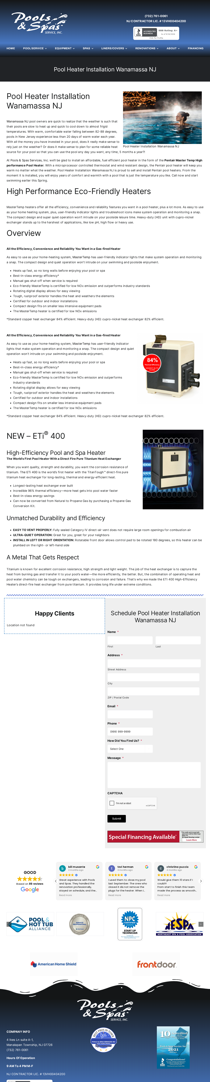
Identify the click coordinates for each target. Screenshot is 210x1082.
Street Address (117, 669)
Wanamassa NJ (17, 121)
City (110, 683)
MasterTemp (81, 257)
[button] (200, 881)
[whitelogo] (39, 12)
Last (158, 646)
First (110, 646)
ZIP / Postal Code (118, 697)
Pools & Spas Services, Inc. (29, 160)
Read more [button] (65, 895)
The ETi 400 (29, 472)
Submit (116, 818)
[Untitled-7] (105, 1018)
